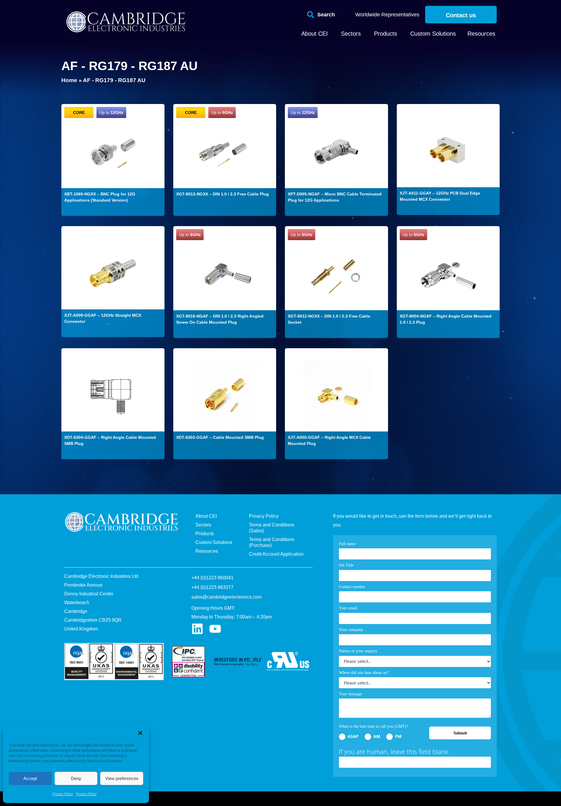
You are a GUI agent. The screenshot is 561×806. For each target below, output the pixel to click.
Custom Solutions (213, 542)
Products (204, 533)
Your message (350, 694)
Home (69, 80)
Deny (76, 778)
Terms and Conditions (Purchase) (271, 542)
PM (397, 736)
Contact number (352, 587)
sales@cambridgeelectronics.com (226, 596)
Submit (460, 733)
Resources (206, 551)
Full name (347, 544)
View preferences (121, 778)
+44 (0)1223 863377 (212, 587)
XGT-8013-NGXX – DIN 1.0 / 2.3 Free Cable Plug (222, 194)
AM (376, 736)
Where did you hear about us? (363, 672)
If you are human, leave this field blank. (394, 751)
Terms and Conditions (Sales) (271, 527)
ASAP (353, 736)
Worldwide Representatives (387, 15)
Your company (351, 630)
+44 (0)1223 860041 (212, 577)
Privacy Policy (62, 793)
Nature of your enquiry (358, 651)
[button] (140, 733)
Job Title (346, 565)
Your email (348, 608)
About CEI (206, 516)
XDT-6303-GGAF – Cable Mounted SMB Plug (220, 437)
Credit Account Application (276, 554)
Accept (30, 778)
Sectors (203, 524)
